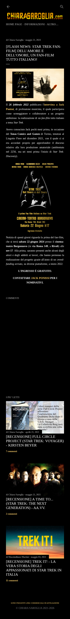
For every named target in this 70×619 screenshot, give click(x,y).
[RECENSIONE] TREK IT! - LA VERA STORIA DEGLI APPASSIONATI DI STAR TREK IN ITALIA (33, 567)
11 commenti (12, 580)
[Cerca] (62, 6)
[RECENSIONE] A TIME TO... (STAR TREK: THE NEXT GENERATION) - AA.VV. (29, 503)
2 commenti (11, 514)
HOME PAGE (14, 24)
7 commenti (11, 451)
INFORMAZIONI (34, 24)
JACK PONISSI (40, 278)
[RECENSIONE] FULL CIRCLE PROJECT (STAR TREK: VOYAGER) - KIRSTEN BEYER (35, 441)
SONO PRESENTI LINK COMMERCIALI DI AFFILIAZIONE (35, 603)
